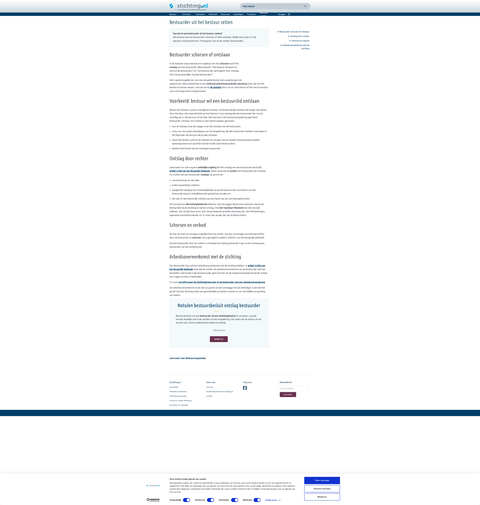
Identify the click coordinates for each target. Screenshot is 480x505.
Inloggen (282, 14)
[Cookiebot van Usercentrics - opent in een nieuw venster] (153, 500)
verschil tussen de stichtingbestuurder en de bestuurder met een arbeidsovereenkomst (221, 282)
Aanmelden (174, 387)
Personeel (225, 14)
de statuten (216, 87)
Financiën (186, 14)
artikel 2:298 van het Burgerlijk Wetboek (190, 171)
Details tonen (271, 500)
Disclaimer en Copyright (179, 405)
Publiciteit (213, 14)
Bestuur (173, 14)
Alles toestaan (322, 480)
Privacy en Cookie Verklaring (180, 401)
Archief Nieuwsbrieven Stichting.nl (219, 392)
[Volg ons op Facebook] (245, 389)
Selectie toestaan (322, 489)
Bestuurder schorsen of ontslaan (294, 32)
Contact (209, 396)
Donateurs (200, 14)
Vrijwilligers (238, 14)
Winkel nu (218, 339)
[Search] (305, 6)
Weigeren (322, 497)
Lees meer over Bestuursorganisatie (188, 358)
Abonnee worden (264, 14)
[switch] (210, 500)
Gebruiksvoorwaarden (178, 396)
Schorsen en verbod (300, 41)
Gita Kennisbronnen (198, 10)
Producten (251, 14)
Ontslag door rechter (299, 36)
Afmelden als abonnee (178, 392)
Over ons (209, 387)
